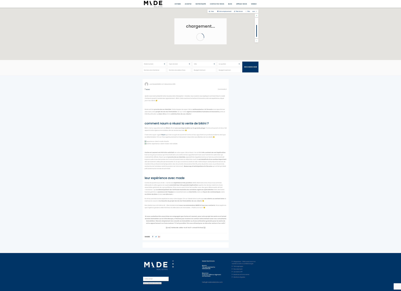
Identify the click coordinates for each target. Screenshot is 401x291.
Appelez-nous (241, 4)
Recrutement (237, 269)
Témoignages (238, 266)
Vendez (254, 4)
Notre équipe (201, 4)
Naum (163, 135)
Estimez (178, 4)
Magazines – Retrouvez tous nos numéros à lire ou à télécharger (244, 263)
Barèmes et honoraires (241, 274)
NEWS (148, 89)
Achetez (188, 4)
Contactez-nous (217, 4)
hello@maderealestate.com (212, 282)
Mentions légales (239, 277)
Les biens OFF (237, 272)
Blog (230, 4)
